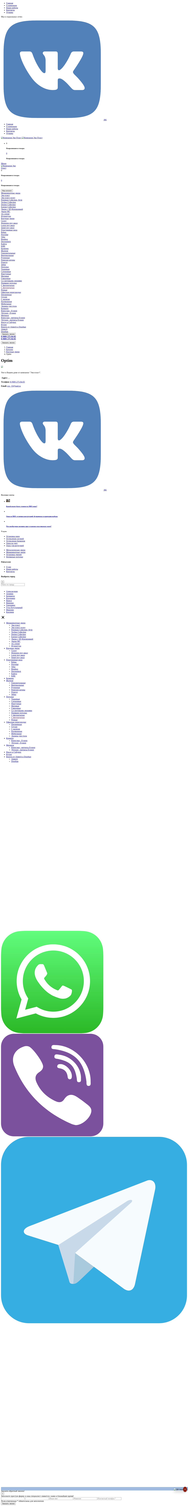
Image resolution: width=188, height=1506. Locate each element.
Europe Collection (8, 207)
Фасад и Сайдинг (8, 322)
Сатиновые (6, 271)
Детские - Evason (8, 313)
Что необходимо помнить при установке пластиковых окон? (28, 526)
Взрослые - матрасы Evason (13, 318)
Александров (12, 591)
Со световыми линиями (11, 281)
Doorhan (4, 331)
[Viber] (52, 1136)
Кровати (4, 308)
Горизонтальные (8, 253)
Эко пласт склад (8, 198)
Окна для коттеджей (15, 546)
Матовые (5, 276)
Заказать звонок (8, 334)
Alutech (4, 329)
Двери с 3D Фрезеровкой (12, 209)
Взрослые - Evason (9, 311)
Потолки (5, 267)
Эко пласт (5, 195)
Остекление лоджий (15, 539)
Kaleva (4, 244)
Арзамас (9, 594)
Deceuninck (6, 241)
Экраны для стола (9, 306)
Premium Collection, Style (11, 200)
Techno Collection (8, 202)
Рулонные (5, 258)
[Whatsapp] (52, 1032)
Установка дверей (14, 554)
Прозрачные (6, 295)
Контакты (10, 10)
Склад (3, 221)
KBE (3, 246)
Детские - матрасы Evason (12, 320)
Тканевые (5, 269)
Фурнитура (6, 216)
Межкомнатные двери (10, 193)
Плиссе (4, 262)
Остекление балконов (15, 541)
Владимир (10, 598)
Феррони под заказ (9, 223)
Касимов (10, 612)
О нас (8, 567)
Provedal (4, 235)
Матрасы (5, 315)
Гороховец (10, 605)
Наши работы (12, 8)
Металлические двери (15, 550)
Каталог (9, 349)
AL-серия (5, 214)
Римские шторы (8, 260)
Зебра (3, 265)
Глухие (4, 297)
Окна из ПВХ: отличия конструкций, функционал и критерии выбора (32, 516)
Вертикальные (7, 255)
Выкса (9, 601)
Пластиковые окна (9, 230)
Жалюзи (4, 251)
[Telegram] (94, 1322)
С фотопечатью (7, 285)
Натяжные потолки (14, 557)
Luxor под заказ (8, 225)
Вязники (10, 603)
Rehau (3, 232)
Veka (3, 237)
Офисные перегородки (11, 292)
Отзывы (9, 12)
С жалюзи (5, 299)
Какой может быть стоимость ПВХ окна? (21, 506)
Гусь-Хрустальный (14, 607)
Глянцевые (5, 278)
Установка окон (13, 536)
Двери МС (5, 211)
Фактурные (6, 274)
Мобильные (6, 304)
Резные (4, 290)
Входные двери (7, 218)
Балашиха (10, 596)
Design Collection (8, 205)
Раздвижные (6, 301)
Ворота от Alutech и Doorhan (13, 327)
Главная (9, 3)
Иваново (10, 610)
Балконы (5, 248)
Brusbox (4, 239)
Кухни (4, 325)
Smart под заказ (7, 228)
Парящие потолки (9, 283)
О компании (11, 5)
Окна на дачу (12, 543)
